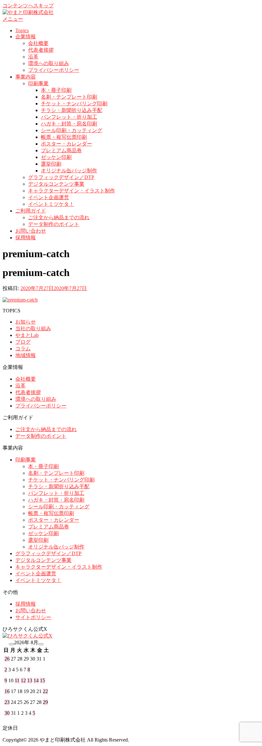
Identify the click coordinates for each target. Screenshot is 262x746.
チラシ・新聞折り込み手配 (71, 110)
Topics (22, 30)
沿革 (33, 56)
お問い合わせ (30, 231)
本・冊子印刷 (56, 90)
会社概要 (38, 43)
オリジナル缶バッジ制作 (69, 170)
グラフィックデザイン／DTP (61, 177)
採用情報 (25, 237)
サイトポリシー (33, 617)
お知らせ (25, 322)
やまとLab (27, 335)
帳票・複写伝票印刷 (64, 137)
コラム (23, 348)
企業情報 (25, 36)
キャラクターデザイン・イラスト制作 (71, 190)
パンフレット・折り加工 (69, 117)
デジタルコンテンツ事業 (56, 184)
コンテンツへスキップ (28, 5)
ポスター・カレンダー (66, 143)
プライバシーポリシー (53, 70)
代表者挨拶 (41, 50)
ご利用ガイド (30, 210)
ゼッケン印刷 (56, 157)
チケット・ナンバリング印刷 (74, 103)
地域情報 (25, 355)
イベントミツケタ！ (51, 204)
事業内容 (25, 76)
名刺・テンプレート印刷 (69, 97)
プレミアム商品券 (61, 150)
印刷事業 (38, 83)
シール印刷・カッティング (71, 130)
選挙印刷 (51, 164)
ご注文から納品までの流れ (58, 217)
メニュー (13, 19)
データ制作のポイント (53, 224)
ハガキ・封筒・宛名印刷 (69, 123)
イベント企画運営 (48, 197)
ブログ (23, 342)
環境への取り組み (48, 63)
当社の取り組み (33, 328)
